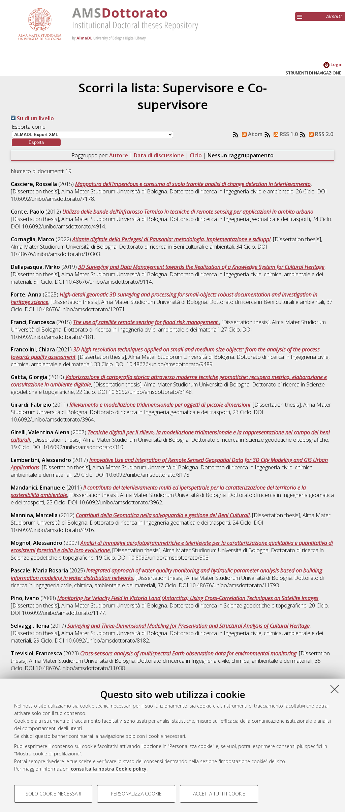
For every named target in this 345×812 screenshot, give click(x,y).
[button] (36, 142)
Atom (254, 134)
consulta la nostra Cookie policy (109, 769)
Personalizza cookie (136, 793)
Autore (118, 155)
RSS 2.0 (323, 134)
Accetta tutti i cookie (219, 793)
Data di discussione (159, 155)
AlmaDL (334, 16)
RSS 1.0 (288, 134)
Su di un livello (34, 118)
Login (336, 64)
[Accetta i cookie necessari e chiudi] (334, 689)
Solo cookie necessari (53, 793)
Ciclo (196, 155)
